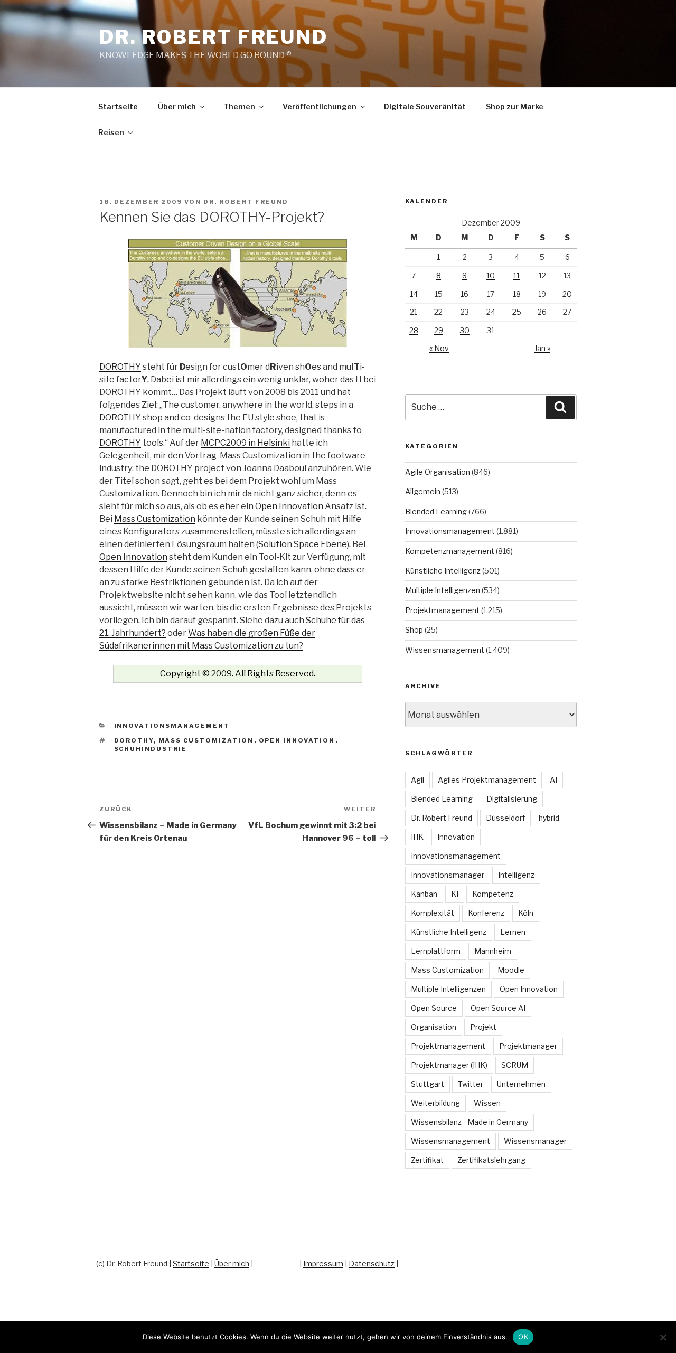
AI (553, 779)
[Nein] (663, 1337)
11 (516, 275)
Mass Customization (154, 519)
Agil (417, 779)
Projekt (483, 1026)
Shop (414, 629)
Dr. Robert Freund (213, 37)
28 (413, 330)
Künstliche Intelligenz (443, 570)
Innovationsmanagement (172, 725)
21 (413, 311)
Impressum (323, 1263)
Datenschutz (372, 1263)
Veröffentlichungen (319, 106)
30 (465, 330)
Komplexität (432, 912)
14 (414, 293)
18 (517, 293)
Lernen (512, 931)
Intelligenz (516, 874)
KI (454, 893)
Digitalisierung (511, 798)
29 (438, 330)
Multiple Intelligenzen (442, 590)
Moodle (510, 969)
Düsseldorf (505, 817)
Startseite (118, 106)
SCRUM (514, 1064)
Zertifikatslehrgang (491, 1159)
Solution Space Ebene (302, 544)
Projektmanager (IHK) (449, 1064)
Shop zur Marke (514, 106)
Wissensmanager (535, 1140)
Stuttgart (427, 1083)
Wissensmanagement (444, 649)
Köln (525, 912)
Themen (239, 106)
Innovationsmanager (447, 874)
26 (542, 311)
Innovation (456, 836)
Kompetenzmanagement (449, 551)
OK (523, 1336)
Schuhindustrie (150, 749)
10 (490, 275)
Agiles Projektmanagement (487, 779)
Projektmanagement (442, 610)
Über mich (177, 106)
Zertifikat (427, 1159)
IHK (417, 836)
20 (567, 293)
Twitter (470, 1083)
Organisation (433, 1026)
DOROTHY (120, 367)
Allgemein (422, 491)
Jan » (542, 348)
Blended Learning (436, 511)
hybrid (549, 817)
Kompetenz (492, 893)
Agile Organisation (437, 471)
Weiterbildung (435, 1102)
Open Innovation (289, 506)
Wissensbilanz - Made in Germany (469, 1121)
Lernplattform (436, 950)
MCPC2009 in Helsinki (245, 443)
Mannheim (492, 950)
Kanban (424, 893)
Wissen (487, 1102)
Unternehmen (521, 1083)
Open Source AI (498, 1007)
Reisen (111, 132)
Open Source (434, 1007)
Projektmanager (528, 1045)
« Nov (439, 348)
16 (464, 293)
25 (516, 311)
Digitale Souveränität (425, 106)
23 (465, 311)
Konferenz (486, 912)
